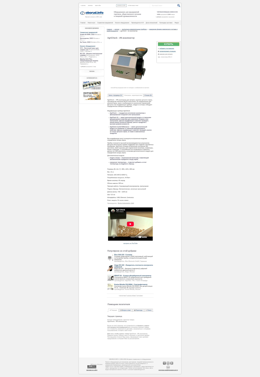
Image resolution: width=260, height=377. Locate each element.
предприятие (165, 16)
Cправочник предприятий (105, 22)
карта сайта (98, 5)
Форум (177, 22)
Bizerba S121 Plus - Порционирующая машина (89, 61)
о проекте (83, 5)
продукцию (171, 16)
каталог (116, 29)
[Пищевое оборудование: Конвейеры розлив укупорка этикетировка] (92, 89)
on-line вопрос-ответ (133, 5)
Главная (82, 22)
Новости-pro (91, 22)
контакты (90, 5)
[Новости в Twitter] (168, 364)
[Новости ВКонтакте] (172, 364)
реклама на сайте (121, 5)
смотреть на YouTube (130, 243)
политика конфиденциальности (168, 370)
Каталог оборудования (122, 22)
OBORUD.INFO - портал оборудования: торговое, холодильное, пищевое (92, 13)
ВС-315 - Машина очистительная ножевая (91, 55)
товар (94, 66)
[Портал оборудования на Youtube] (164, 364)
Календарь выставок (166, 22)
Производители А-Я (137, 22)
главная (109, 29)
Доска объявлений (151, 22)
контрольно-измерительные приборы (134, 29)
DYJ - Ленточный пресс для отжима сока (90, 49)
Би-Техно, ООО (91, 42)
